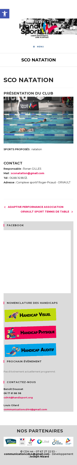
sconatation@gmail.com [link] (27, 173)
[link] (4, 13)
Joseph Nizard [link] (39, 456)
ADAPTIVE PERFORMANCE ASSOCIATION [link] (35, 207)
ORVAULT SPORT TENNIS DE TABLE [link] (45, 211)
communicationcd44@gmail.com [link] (25, 409)
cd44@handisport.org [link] (18, 397)
